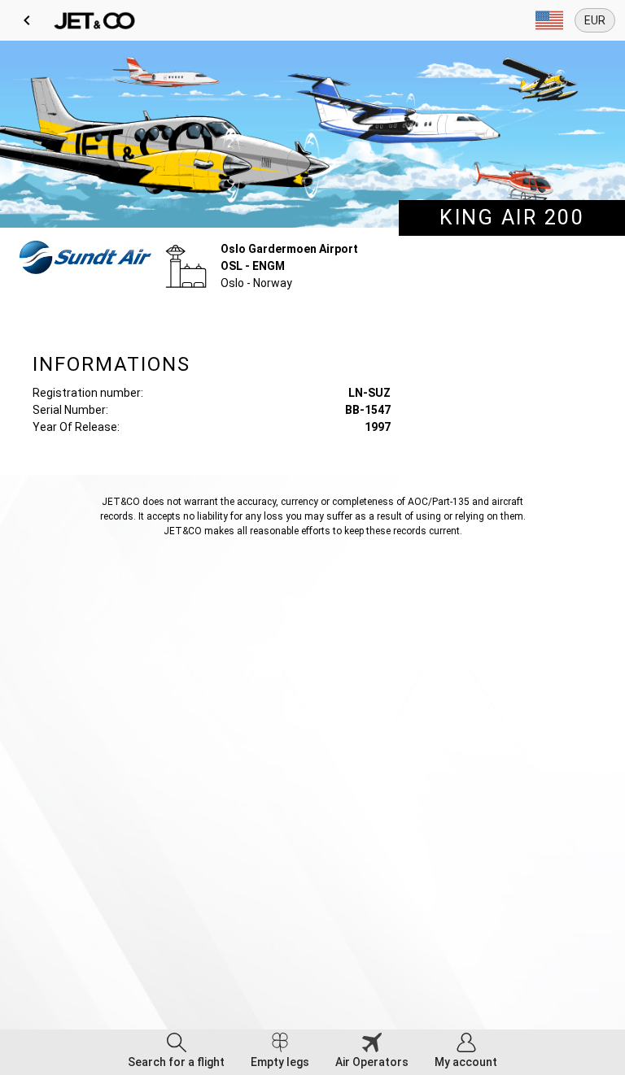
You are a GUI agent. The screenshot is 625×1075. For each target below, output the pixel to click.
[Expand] (549, 20)
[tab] (176, 1052)
